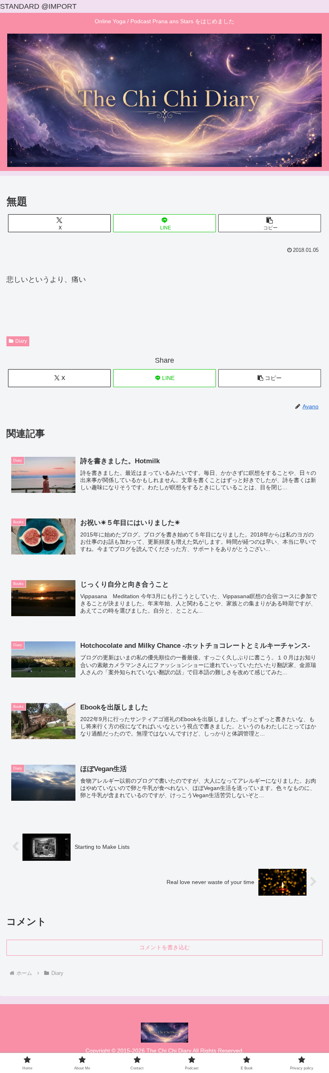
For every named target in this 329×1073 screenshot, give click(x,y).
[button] (269, 223)
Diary (21, 341)
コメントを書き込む (164, 947)
